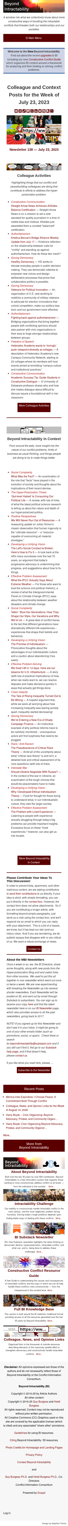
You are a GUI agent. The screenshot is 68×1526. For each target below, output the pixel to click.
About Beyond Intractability (34, 1172)
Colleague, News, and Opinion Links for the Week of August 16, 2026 (35, 1108)
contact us (21, 1055)
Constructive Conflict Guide (45, 59)
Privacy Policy (34, 1455)
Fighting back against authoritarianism (33, 317)
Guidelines (20, 1433)
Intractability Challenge (34, 1204)
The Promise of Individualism (28, 644)
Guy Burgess (41, 1401)
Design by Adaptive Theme (54, 1523)
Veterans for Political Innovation (29, 289)
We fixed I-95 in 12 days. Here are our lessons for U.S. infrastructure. (33, 670)
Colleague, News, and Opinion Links (34, 1339)
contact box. (35, 901)
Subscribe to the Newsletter (34, 1070)
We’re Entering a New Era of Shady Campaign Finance (32, 722)
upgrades (45, 55)
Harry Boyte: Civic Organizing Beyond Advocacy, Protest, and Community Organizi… (34, 1126)
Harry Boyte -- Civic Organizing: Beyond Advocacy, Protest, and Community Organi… (32, 1117)
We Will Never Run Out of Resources (32, 520)
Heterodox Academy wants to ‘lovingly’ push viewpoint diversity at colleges (33, 347)
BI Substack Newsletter (34, 1237)
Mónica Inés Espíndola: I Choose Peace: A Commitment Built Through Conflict (31, 1099)
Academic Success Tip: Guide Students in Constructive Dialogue (35, 379)
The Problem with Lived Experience (32, 812)
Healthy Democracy (23, 262)
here (30, 1004)
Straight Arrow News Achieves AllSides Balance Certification (34, 208)
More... (7, 1135)
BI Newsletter (44, 1008)
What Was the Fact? (22, 476)
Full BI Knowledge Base (34, 1309)
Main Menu (34, 38)
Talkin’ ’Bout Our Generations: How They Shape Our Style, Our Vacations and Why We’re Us (35, 616)
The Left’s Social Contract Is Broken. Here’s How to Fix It (32, 550)
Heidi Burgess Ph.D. (45, 1477)
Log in (7, 1513)
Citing (13, 1440)
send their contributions (23, 893)
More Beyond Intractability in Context (34, 860)
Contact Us (34, 949)
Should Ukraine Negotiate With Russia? (34, 772)
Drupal (41, 1493)
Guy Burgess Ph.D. (16, 1477)
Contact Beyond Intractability (34, 1462)
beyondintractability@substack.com (30, 1043)
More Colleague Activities (34, 405)
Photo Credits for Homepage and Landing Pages (34, 1447)
